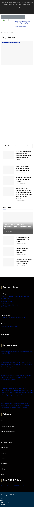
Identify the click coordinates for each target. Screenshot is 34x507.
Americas (24, 2)
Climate (19, 4)
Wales (11, 32)
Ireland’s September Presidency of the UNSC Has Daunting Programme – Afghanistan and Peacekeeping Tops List (16, 377)
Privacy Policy (16, 7)
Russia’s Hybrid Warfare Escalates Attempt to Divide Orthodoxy (24, 261)
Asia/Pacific (30, 2)
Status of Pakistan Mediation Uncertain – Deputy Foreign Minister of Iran (17, 226)
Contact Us (23, 7)
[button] (31, 17)
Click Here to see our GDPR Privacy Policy (13, 486)
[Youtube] (22, 11)
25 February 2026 (21, 244)
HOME (2, 2)
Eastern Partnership (17, 2)
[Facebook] (3, 339)
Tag (7, 32)
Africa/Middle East (8, 4)
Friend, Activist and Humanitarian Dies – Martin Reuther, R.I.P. (22, 168)
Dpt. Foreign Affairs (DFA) (11, 42)
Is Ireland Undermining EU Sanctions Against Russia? (23, 179)
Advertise (9, 7)
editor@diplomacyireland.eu (9, 326)
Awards (29, 7)
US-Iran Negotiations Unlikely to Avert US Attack (22, 239)
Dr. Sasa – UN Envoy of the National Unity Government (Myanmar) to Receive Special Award (23, 155)
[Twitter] (17, 11)
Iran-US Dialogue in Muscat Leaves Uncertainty (22, 250)
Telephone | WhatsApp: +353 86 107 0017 (14, 317)
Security (15, 4)
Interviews (24, 4)
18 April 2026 (8, 231)
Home (3, 32)
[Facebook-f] (12, 11)
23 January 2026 (21, 265)
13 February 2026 (21, 254)
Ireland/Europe (8, 2)
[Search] (27, 17)
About (28, 4)
